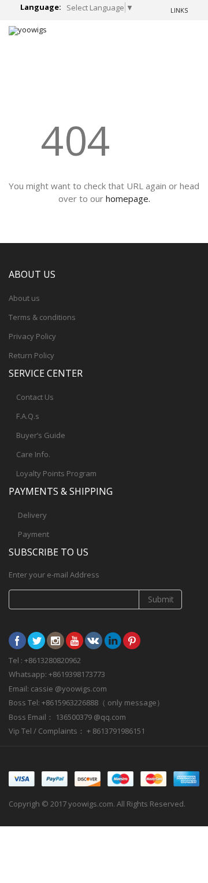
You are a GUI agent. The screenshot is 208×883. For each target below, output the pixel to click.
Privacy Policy (32, 336)
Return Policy (31, 355)
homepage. (128, 198)
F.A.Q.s (27, 416)
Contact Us (35, 397)
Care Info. (33, 454)
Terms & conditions (42, 317)
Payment (33, 534)
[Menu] (148, 40)
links (179, 10)
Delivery (32, 515)
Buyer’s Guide (40, 435)
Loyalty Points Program (56, 473)
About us (24, 298)
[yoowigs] (27, 30)
